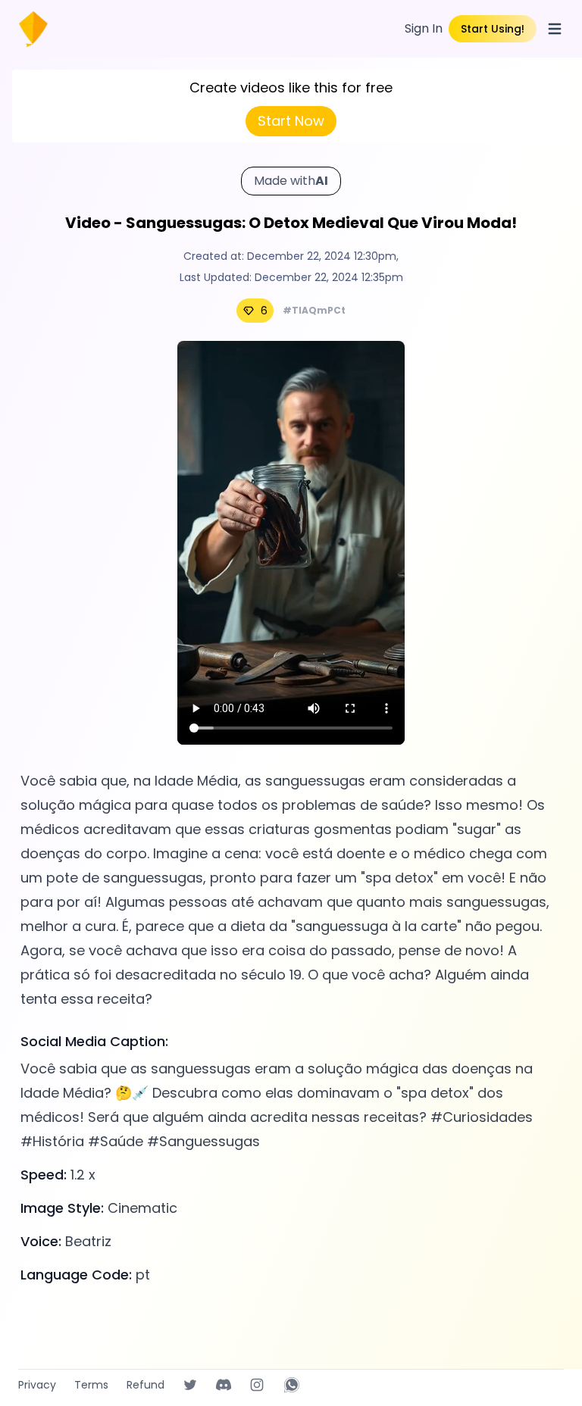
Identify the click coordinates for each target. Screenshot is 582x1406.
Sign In (424, 28)
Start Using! (492, 28)
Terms (91, 1384)
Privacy (37, 1384)
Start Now (291, 120)
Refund (145, 1384)
